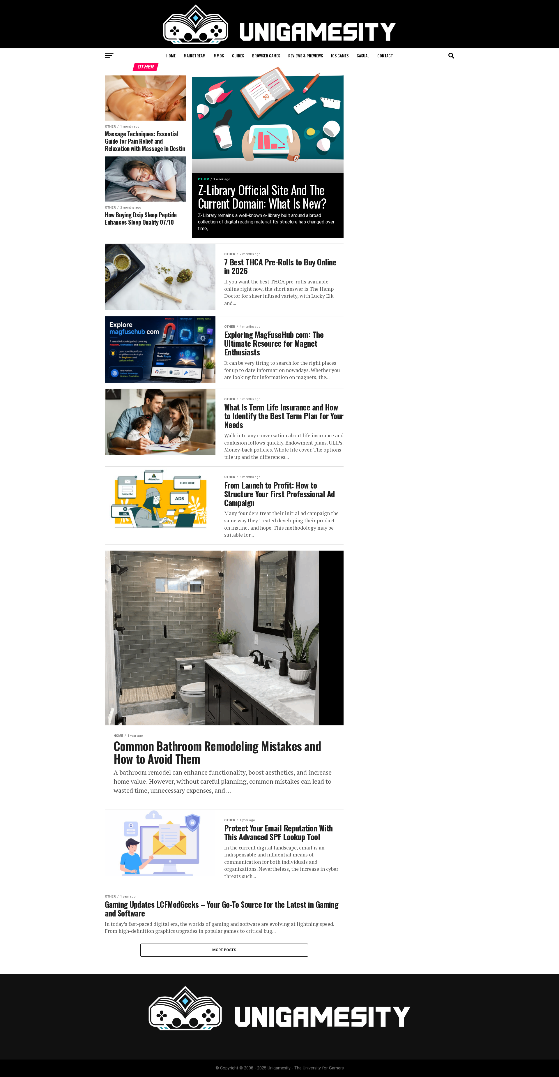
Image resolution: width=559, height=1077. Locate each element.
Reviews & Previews (305, 55)
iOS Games (340, 55)
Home (171, 55)
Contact (385, 55)
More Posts (224, 950)
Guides (238, 55)
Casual (363, 55)
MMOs (219, 55)
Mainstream (195, 55)
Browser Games (266, 55)
